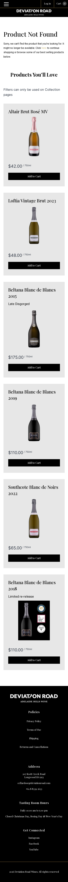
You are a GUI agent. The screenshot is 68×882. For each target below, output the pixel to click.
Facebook (34, 843)
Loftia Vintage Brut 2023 (32, 200)
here (44, 47)
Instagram (34, 837)
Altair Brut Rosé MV (28, 111)
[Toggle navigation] (6, 4)
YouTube (34, 849)
